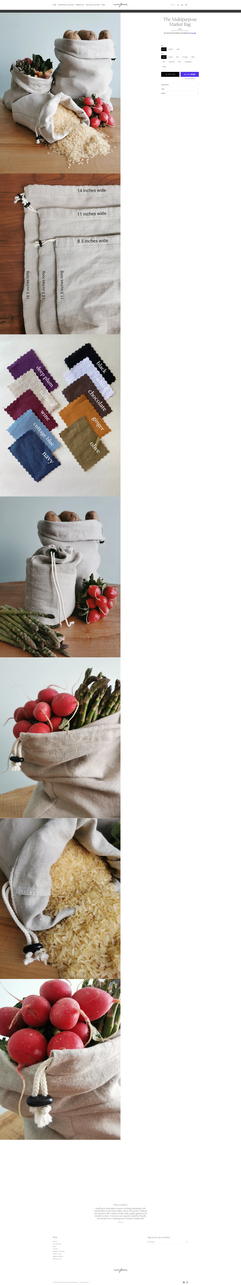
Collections (57, 1244)
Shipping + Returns (58, 1251)
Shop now (120, 1222)
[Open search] (178, 5)
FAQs (54, 1246)
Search (55, 1241)
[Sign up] (186, 1242)
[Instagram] (187, 1282)
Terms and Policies (84, 1282)
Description (165, 85)
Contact (55, 1249)
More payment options (190, 78)
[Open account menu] (182, 5)
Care (162, 89)
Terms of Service (58, 1256)
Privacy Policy (57, 1254)
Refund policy (57, 1259)
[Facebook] (184, 1282)
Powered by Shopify (72, 1282)
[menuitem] (103, 5)
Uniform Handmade (62, 1282)
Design (163, 93)
